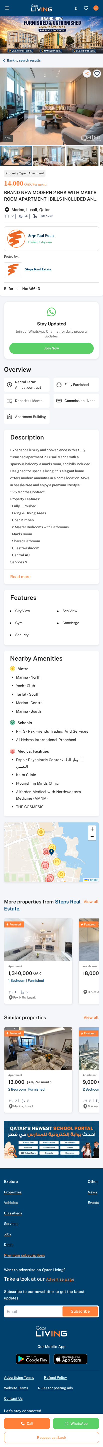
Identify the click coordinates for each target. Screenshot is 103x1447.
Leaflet (93, 879)
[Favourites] (86, 8)
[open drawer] (7, 8)
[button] (41, 8)
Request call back (51, 1437)
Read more (20, 576)
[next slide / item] (100, 156)
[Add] (96, 8)
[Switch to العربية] (76, 8)
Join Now (51, 348)
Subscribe (80, 1311)
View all (91, 901)
